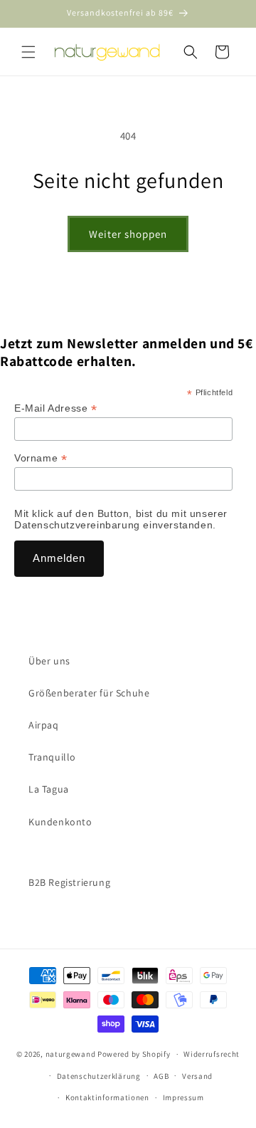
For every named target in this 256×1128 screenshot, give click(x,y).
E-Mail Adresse (55, 408)
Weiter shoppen (128, 234)
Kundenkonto (60, 821)
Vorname (40, 458)
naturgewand (71, 1054)
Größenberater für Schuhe (88, 692)
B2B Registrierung (69, 882)
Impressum (183, 1097)
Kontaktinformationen (107, 1097)
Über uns (49, 660)
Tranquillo (52, 757)
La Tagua (48, 789)
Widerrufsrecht (211, 1054)
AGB (161, 1076)
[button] (28, 52)
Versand (197, 1076)
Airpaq (43, 725)
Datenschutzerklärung (99, 1076)
